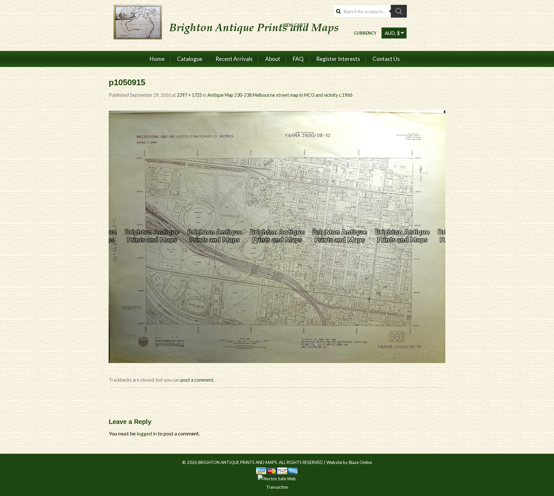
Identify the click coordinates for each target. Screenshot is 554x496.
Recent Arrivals (234, 58)
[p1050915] (277, 236)
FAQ (298, 58)
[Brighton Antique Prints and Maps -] (223, 25)
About (272, 58)
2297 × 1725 (189, 95)
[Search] (399, 11)
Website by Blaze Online (349, 462)
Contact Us (386, 58)
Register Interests (338, 58)
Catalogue (189, 58)
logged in (147, 433)
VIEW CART (294, 24)
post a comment (197, 380)
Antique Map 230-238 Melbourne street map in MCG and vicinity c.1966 (279, 95)
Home (157, 58)
